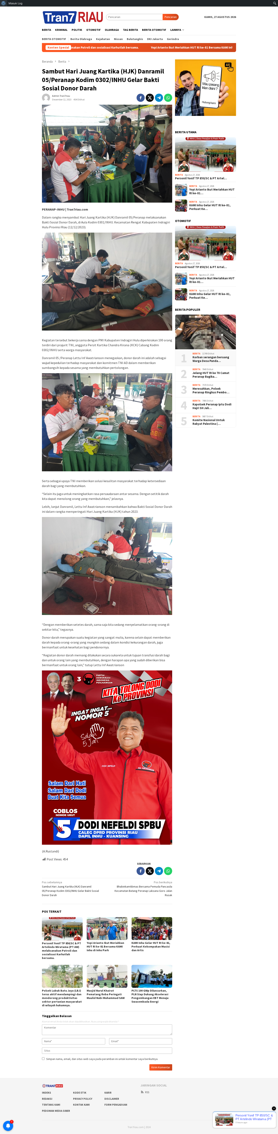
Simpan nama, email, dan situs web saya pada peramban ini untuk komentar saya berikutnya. (102, 1059)
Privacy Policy (82, 1099)
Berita (179, 174)
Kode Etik (79, 1092)
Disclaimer (111, 1099)
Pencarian (171, 17)
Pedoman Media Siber (56, 1111)
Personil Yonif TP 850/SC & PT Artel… (201, 178)
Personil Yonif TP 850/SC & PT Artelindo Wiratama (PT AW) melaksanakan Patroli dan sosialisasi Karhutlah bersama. (61, 950)
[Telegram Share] (159, 98)
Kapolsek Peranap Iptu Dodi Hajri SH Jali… (212, 406)
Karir (108, 1092)
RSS (147, 1092)
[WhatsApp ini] (168, 98)
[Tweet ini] (150, 98)
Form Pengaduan (115, 1104)
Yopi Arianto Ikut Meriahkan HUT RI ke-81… (212, 191)
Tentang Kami (51, 1104)
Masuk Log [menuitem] (15, 3)
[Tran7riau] (74, 17)
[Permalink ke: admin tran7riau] (46, 97)
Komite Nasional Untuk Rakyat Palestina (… (209, 422)
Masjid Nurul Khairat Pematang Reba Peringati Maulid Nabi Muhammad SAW (106, 994)
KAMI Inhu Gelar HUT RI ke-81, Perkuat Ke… (210, 207)
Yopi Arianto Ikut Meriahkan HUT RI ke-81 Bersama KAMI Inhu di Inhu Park (139, 47)
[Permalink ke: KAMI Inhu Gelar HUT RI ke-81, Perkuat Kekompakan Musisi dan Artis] (151, 928)
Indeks (46, 1092)
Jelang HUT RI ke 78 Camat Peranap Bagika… (211, 375)
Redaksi (47, 1099)
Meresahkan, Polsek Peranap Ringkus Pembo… (211, 390)
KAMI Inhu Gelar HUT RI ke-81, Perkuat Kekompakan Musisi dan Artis (150, 946)
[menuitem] (3, 3)
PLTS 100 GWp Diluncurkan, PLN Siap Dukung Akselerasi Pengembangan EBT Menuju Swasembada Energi (150, 996)
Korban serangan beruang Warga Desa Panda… (211, 359)
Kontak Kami (81, 1104)
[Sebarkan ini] (141, 98)
